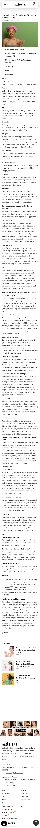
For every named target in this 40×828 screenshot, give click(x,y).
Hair (3, 803)
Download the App (8, 818)
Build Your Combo (8, 812)
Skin (3, 796)
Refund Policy (25, 796)
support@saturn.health (14, 773)
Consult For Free (7, 809)
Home (3, 790)
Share (6, 633)
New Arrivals (6, 793)
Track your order (7, 806)
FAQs (22, 806)
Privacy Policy (25, 793)
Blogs (22, 803)
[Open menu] (4, 4)
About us (23, 790)
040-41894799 (12, 767)
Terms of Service (26, 800)
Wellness (4, 800)
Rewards (4, 815)
